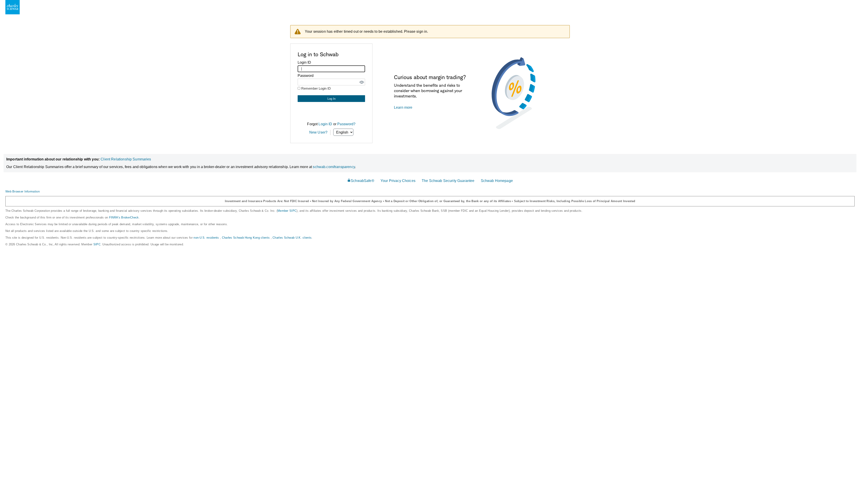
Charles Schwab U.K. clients (292, 237)
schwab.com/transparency (334, 167)
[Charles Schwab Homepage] (12, 7)
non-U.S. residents (207, 237)
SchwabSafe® (362, 181)
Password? (346, 124)
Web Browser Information (22, 191)
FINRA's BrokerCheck (124, 217)
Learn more (403, 107)
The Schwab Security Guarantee (448, 181)
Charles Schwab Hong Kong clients (246, 237)
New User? (318, 132)
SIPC (97, 244)
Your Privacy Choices (398, 181)
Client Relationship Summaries (126, 159)
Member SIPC (287, 210)
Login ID (325, 124)
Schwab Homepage (497, 181)
